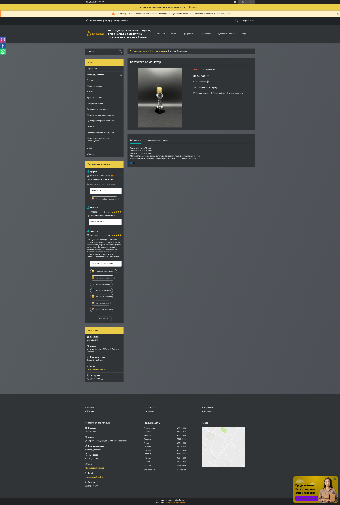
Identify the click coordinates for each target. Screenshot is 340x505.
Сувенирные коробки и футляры (101, 121)
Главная (161, 34)
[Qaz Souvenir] (95, 34)
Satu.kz (181, 500)
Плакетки (91, 126)
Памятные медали (99, 191)
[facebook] (131, 164)
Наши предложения (95, 74)
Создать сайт (91, 2)
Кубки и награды (94, 98)
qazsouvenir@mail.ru (96, 369)
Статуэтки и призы (157, 51)
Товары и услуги (140, 51)
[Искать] (120, 52)
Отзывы (90, 154)
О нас (173, 34)
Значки (90, 80)
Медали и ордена (94, 86)
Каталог (91, 411)
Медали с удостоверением (102, 263)
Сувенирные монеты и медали (100, 132)
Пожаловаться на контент (175, 502)
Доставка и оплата (226, 34)
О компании (151, 407)
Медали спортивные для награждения (98, 139)
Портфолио (206, 34)
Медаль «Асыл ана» (98, 222)
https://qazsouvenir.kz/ (95, 468)
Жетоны (90, 92)
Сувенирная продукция (97, 109)
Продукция (188, 34)
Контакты (150, 411)
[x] (134, 164)
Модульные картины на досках (100, 115)
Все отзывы (104, 319)
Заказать (193, 7)
